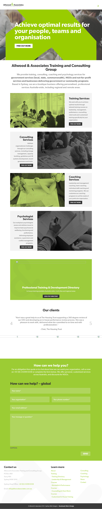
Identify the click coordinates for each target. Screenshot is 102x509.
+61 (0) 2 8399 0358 (23, 372)
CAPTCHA (13, 448)
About (53, 471)
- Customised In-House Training (62, 497)
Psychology (84, 476)
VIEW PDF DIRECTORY (51, 296)
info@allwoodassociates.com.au (20, 489)
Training (54, 474)
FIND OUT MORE (24, 46)
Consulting (84, 471)
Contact (83, 482)
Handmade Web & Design (66, 506)
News (82, 479)
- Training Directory (58, 477)
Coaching (83, 474)
